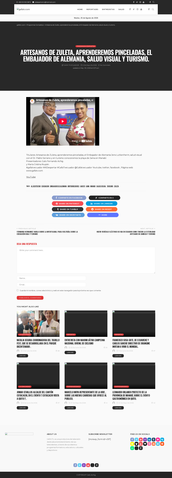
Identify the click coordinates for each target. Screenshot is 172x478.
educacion (45, 186)
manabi (93, 186)
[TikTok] (146, 2)
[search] (153, 2)
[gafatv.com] (23, 9)
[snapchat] (132, 444)
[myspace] (136, 444)
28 (59, 351)
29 (106, 347)
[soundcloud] (154, 444)
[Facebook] (150, 2)
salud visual (101, 186)
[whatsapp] (132, 448)
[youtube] (143, 2)
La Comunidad (24, 334)
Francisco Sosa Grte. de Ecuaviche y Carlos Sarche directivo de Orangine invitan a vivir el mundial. (131, 343)
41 (106, 403)
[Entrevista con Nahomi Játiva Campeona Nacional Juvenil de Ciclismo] (86, 323)
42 (154, 403)
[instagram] (140, 2)
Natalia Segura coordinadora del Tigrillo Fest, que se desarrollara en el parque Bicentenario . (38, 343)
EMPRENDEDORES (73, 186)
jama (87, 186)
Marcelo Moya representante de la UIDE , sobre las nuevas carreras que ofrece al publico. (86, 395)
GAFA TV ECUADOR (71, 65)
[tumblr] (154, 439)
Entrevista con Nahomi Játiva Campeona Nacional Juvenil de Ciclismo (85, 341)
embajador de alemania (58, 186)
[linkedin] (149, 439)
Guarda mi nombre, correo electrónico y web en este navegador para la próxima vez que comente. (60, 290)
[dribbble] (149, 444)
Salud (121, 9)
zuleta (116, 186)
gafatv (82, 186)
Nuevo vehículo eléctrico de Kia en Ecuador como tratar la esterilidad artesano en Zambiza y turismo (126, 232)
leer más (22, 356)
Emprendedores (73, 387)
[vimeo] (158, 444)
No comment (105, 65)
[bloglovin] (145, 444)
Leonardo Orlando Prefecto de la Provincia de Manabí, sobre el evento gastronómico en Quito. (131, 395)
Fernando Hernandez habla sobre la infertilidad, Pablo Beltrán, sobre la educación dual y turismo (47, 232)
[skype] (162, 439)
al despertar (36, 186)
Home (80, 9)
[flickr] (158, 439)
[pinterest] (141, 439)
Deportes (71, 334)
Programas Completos (86, 46)
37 (154, 351)
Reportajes (92, 9)
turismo (110, 186)
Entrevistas (108, 9)
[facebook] (133, 2)
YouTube (31, 177)
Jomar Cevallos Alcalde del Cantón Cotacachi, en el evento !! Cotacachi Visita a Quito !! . (38, 395)
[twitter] (137, 2)
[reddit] (162, 444)
